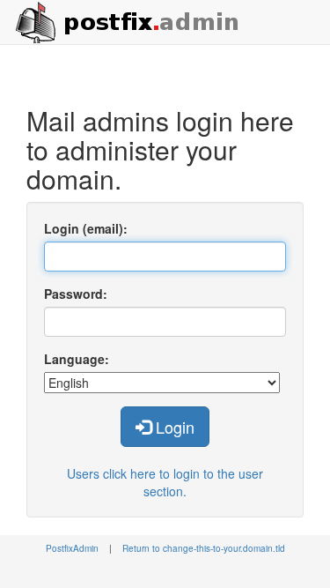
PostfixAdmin (72, 548)
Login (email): (86, 228)
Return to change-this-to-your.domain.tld (203, 548)
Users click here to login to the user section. (165, 482)
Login (172, 426)
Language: (76, 359)
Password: (75, 293)
